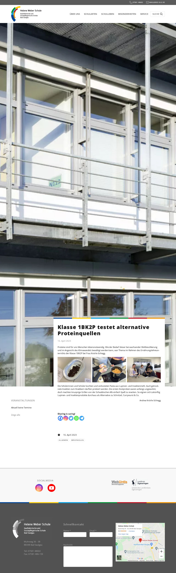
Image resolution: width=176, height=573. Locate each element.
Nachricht (67, 544)
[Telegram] (81, 418)
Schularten (90, 14)
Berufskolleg (77, 440)
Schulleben (107, 14)
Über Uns (75, 14)
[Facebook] (60, 418)
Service (144, 14)
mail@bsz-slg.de (157, 2)
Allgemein (63, 440)
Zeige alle (15, 414)
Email (93, 530)
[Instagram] (65, 418)
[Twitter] (71, 418)
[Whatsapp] (76, 418)
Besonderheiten (127, 14)
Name (67, 530)
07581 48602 (137, 2)
